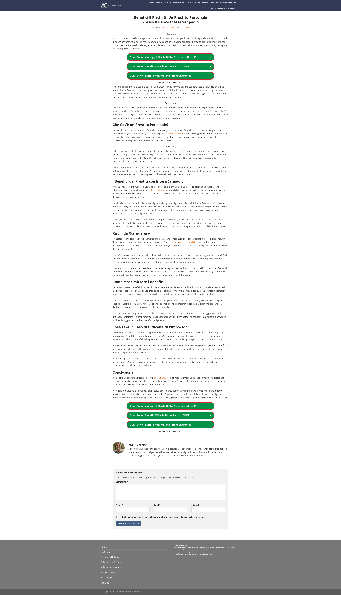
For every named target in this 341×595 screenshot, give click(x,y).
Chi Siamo (106, 551)
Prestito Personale (229, 3)
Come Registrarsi (210, 3)
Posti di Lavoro (163, 3)
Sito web (195, 505)
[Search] (238, 8)
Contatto (105, 582)
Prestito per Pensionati (223, 8)
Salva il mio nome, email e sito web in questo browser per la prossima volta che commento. (162, 517)
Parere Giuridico (109, 572)
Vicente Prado (184, 27)
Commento (122, 482)
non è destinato (176, 133)
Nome (119, 505)
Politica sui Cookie (110, 567)
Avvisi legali (106, 577)
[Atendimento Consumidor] (111, 5)
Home (151, 3)
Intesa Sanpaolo (162, 377)
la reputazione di (159, 190)
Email (157, 505)
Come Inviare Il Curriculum (186, 3)
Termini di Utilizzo (110, 557)
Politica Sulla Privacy (111, 562)
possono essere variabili (183, 242)
